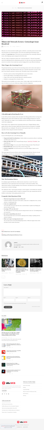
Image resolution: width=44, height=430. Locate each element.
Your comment (6, 287)
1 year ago (7, 46)
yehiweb (5, 46)
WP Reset (24, 387)
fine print (3, 426)
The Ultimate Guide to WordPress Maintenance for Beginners (11, 410)
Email (17, 297)
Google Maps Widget (26, 389)
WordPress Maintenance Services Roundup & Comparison (10, 406)
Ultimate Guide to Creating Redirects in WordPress (9, 412)
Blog (2, 39)
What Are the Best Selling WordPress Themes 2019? (9, 408)
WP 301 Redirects (25, 393)
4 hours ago (5, 337)
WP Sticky (24, 395)
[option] (8, 266)
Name (5, 297)
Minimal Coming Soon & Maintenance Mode (29, 391)
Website (29, 297)
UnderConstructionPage (26, 385)
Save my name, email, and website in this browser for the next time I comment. (15, 303)
